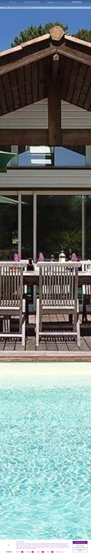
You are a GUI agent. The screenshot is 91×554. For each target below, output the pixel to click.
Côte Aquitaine (21, 7)
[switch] (32, 552)
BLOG (39, 2)
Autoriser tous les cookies (80, 542)
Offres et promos (33, 2)
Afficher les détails (59, 551)
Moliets (26, 7)
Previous (2, 272)
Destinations (26, 2)
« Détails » (62, 547)
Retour (7, 7)
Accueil (10, 7)
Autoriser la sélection (80, 545)
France (17, 7)
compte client (51, 2)
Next (88, 272)
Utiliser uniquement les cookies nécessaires (80, 550)
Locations (14, 7)
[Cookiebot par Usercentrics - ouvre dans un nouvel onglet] (9, 552)
